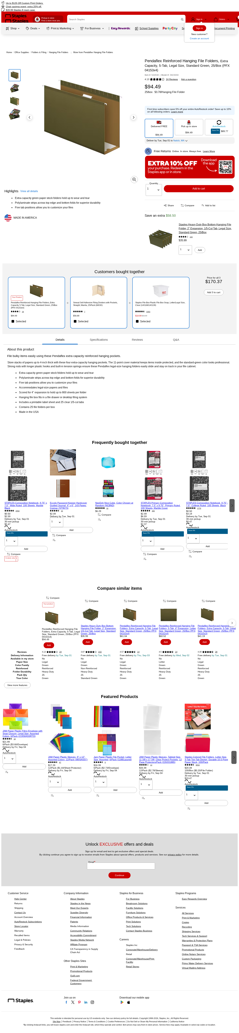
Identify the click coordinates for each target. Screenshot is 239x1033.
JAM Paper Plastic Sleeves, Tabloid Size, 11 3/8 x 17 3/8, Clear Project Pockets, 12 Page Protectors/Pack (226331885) (160, 759)
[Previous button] (29, 117)
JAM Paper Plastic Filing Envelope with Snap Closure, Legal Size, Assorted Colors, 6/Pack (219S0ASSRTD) (22, 733)
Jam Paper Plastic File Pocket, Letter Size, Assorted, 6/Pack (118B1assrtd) (113, 758)
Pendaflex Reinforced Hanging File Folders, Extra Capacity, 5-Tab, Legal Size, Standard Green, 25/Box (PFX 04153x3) (217, 629)
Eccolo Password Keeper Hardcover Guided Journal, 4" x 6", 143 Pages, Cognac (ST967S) (68, 505)
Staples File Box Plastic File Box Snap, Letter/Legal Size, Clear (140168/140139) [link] (160, 303)
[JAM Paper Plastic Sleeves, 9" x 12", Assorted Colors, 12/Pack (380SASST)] (69, 730)
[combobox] (126, 19)
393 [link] (153, 511)
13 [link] (151, 765)
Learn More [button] (209, 151)
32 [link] (62, 511)
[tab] (60, 339)
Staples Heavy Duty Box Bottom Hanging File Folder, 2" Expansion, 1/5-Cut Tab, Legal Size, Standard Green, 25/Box (205, 228)
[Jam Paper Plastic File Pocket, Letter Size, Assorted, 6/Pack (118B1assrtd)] (115, 730)
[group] (26, 505)
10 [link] (107, 508)
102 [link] (191, 237)
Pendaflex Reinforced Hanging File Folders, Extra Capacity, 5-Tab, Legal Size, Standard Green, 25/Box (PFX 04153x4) (139, 629)
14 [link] (138, 652)
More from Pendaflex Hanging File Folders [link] (93, 52)
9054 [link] (198, 765)
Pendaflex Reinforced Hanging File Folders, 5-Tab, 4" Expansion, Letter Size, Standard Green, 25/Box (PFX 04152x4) (177, 629)
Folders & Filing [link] (39, 52)
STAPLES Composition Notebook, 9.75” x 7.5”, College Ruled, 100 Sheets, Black (207, 504)
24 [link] (23, 312)
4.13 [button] (147, 79)
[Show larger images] (134, 179)
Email (91, 862)
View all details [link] (29, 191)
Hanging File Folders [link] (58, 52)
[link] (40, 3)
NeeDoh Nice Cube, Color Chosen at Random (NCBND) (114, 504)
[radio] (159, 127)
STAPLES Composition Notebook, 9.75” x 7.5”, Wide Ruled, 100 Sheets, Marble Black (26, 505)
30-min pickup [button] (12, 521)
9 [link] (105, 762)
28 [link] (216, 652)
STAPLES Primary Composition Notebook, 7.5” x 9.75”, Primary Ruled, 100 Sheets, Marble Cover (160, 505)
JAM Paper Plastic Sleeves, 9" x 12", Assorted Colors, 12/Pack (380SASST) (68, 758)
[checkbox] (36, 321)
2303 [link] (148, 312)
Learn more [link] (177, 111)
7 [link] (84, 312)
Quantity (153, 183)
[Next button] (133, 117)
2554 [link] (18, 511)
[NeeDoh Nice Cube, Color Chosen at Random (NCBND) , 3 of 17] (116, 475)
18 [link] (15, 739)
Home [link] (9, 52)
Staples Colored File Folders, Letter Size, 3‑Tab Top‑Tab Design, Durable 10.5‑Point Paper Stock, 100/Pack (206, 759)
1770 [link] (199, 508)
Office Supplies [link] (21, 52)
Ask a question (188, 79)
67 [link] (60, 762)
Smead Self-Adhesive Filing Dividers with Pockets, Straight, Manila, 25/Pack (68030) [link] (95, 303)
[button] (182, 19)
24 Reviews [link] (172, 79)
